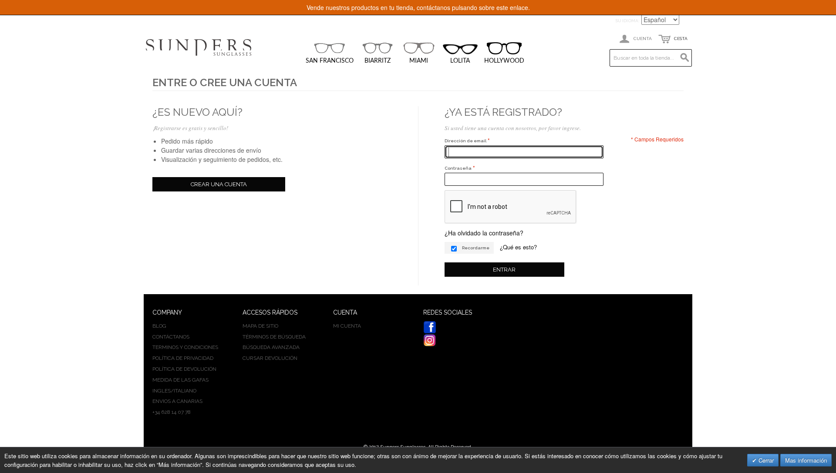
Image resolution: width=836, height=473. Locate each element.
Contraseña (458, 168)
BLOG (159, 326)
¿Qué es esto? (518, 247)
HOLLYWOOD (504, 61)
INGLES (161, 391)
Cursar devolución (270, 358)
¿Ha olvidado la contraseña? (484, 232)
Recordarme (475, 247)
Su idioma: (627, 20)
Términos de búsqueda (274, 337)
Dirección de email (465, 140)
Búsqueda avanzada (271, 347)
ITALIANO (185, 391)
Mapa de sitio (260, 326)
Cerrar (765, 460)
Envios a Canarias (177, 401)
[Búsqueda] (683, 58)
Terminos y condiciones (185, 347)
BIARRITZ (377, 61)
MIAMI (418, 61)
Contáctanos (170, 337)
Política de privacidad (182, 358)
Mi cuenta (347, 326)
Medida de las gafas (180, 380)
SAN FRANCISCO (330, 61)
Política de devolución (184, 369)
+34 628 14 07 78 (171, 412)
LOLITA (460, 61)
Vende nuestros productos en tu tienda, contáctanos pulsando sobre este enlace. (418, 7)
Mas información (806, 460)
